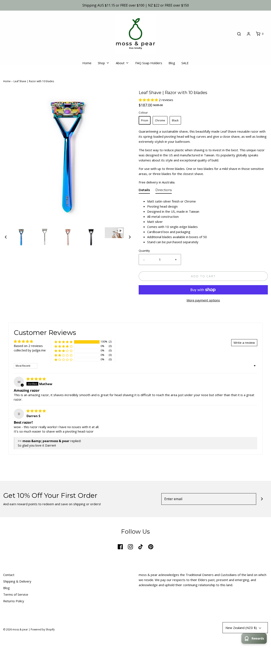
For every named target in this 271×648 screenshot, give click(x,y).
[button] (5, 237)
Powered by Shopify (43, 629)
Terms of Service (15, 594)
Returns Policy (13, 601)
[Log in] (248, 34)
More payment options (203, 300)
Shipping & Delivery (17, 581)
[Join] (262, 499)
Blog (172, 63)
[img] (36, 379)
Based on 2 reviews (28, 346)
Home (86, 63)
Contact (8, 575)
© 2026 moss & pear (15, 629)
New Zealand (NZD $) (241, 628)
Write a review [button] (244, 342)
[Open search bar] (239, 34)
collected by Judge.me (30, 350)
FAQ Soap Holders (148, 63)
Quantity (144, 251)
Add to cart (203, 276)
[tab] (144, 191)
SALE (185, 63)
